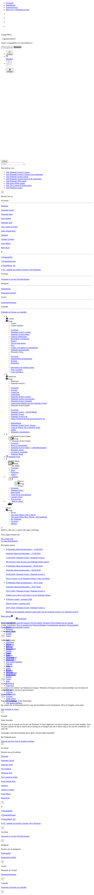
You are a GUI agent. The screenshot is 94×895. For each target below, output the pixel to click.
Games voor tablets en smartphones (24, 348)
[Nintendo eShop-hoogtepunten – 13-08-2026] (24, 549)
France (8, 636)
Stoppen (4, 694)
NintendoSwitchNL (8, 293)
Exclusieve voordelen (19, 452)
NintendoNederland (8, 302)
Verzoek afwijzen (7, 741)
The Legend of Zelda (9, 227)
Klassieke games (17, 450)
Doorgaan (12, 694)
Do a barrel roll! (7, 539)
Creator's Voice (17, 497)
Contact (26, 627)
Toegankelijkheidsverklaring (12, 627)
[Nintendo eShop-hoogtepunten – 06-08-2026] (24, 566)
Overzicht (9, 3)
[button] (49, 318)
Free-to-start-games (18, 343)
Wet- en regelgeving (24, 625)
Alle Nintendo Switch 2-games (18, 172)
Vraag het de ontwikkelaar (21, 495)
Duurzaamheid (72, 625)
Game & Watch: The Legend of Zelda (25, 427)
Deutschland (11, 649)
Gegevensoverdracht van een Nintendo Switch (29, 403)
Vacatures (14, 521)
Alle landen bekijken (14, 662)
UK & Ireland (11, 673)
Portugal (9, 664)
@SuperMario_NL (8, 265)
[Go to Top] (47, 528)
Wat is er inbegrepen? (19, 445)
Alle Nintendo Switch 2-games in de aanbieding (24, 174)
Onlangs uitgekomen (19, 337)
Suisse (8, 668)
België (8, 644)
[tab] (47, 618)
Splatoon (4, 235)
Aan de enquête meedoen (24, 741)
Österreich (10, 686)
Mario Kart (5, 248)
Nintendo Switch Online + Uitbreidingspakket (28, 448)
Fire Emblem (6, 218)
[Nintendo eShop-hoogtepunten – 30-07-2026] (24, 583)
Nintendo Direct (17, 490)
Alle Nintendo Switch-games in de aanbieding (23, 179)
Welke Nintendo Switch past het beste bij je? (28, 419)
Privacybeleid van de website (62, 623)
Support (26, 623)
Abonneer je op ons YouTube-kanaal (15, 279)
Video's (14, 475)
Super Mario (6, 243)
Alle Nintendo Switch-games (17, 177)
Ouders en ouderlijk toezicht (12, 623)
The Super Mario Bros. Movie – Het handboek (29, 517)
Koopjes (14, 361)
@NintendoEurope (8, 261)
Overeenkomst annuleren (56, 625)
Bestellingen (10, 5)
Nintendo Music (17, 454)
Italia (8, 681)
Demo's (14, 341)
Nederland (10, 642)
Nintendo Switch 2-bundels (21, 401)
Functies (14, 390)
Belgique (9, 629)
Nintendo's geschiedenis (20, 432)
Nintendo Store (7, 214)
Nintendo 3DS (6, 223)
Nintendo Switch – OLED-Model (24, 412)
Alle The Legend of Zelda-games (19, 185)
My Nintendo (16, 519)
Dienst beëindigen (40, 625)
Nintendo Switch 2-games (21, 332)
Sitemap (14, 524)
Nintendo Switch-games (20, 334)
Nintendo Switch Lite (19, 416)
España (9, 634)
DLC (13, 345)
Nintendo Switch (7, 210)
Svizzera (9, 696)
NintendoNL (6, 289)
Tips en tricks (16, 499)
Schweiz (9, 692)
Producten (15, 472)
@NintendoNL (7, 257)
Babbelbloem (16, 423)
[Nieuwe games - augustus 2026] (19, 599)
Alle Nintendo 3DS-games (16, 181)
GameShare (15, 394)
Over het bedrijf (36, 623)
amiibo (13, 430)
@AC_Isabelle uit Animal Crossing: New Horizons (21, 270)
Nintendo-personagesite (20, 350)
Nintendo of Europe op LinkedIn (13, 312)
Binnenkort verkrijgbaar (20, 339)
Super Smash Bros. (8, 231)
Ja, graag (15, 709)
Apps (13, 470)
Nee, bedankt (6, 709)
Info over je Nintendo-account (17, 10)
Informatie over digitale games (22, 367)
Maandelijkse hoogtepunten (21, 359)
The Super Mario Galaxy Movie (23, 515)
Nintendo (4, 206)
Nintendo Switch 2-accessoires (23, 399)
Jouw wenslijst (16, 370)
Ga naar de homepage (9, 541)
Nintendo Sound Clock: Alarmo (23, 425)
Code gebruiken (17, 372)
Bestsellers (15, 363)
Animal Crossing (7, 239)
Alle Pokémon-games (14, 188)
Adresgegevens (12, 7)
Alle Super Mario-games (15, 183)
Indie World (15, 492)
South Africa (11, 699)
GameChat (15, 392)
